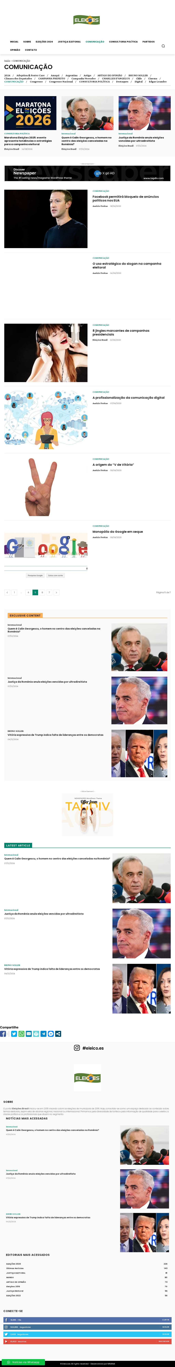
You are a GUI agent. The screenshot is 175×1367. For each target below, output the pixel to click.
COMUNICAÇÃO (14, 81)
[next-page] (56, 592)
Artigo (87, 75)
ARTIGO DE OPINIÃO (110, 75)
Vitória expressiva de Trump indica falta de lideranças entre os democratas (55, 735)
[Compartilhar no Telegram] (43, 1034)
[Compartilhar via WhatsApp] (21, 1034)
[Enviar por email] (29, 1034)
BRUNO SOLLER (138, 75)
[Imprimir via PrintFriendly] (36, 1034)
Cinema (152, 78)
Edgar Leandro (158, 81)
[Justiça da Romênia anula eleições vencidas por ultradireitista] (145, 113)
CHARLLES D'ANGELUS (116, 78)
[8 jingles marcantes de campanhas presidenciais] (46, 353)
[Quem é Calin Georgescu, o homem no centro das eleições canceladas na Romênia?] (88, 113)
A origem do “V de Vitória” (113, 464)
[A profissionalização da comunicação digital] (46, 420)
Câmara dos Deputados (18, 78)
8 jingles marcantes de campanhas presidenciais (121, 332)
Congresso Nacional (61, 81)
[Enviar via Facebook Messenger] (51, 1034)
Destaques (122, 81)
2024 (7, 75)
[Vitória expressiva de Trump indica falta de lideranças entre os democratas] (139, 753)
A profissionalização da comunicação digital (129, 397)
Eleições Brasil (11, 149)
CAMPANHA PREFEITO (51, 78)
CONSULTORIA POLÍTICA (94, 81)
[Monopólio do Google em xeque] (46, 554)
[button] (163, 46)
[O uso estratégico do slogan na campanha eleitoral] (46, 286)
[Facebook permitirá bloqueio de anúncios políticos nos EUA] (46, 219)
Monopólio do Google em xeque (118, 531)
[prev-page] (7, 592)
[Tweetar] (14, 1034)
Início (7, 60)
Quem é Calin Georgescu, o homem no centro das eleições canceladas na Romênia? (87, 141)
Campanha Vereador (83, 78)
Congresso (36, 81)
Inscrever (164, 1341)
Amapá (55, 75)
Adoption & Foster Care (31, 75)
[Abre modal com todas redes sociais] (58, 1034)
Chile (139, 78)
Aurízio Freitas (100, 206)
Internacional (69, 133)
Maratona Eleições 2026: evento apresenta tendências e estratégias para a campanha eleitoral (28, 141)
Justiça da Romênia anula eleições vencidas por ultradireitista (141, 139)
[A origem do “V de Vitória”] (46, 487)
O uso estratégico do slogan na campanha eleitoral (127, 265)
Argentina (71, 75)
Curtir (165, 1319)
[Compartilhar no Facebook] (3, 1034)
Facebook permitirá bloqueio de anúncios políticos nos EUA (126, 198)
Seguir (165, 1327)
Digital (139, 81)
